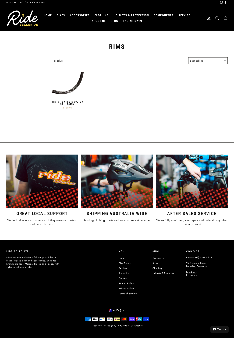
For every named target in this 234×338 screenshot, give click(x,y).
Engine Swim (132, 21)
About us (99, 21)
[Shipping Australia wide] (117, 181)
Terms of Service (128, 293)
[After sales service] (192, 181)
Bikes (61, 15)
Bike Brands (125, 263)
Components (164, 15)
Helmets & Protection (131, 15)
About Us (124, 273)
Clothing (102, 15)
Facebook (191, 272)
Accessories (80, 15)
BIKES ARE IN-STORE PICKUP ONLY (26, 2)
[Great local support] (42, 181)
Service (184, 15)
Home (47, 15)
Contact (123, 278)
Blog (114, 21)
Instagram (191, 275)
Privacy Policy (126, 288)
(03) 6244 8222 (203, 257)
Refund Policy (126, 283)
